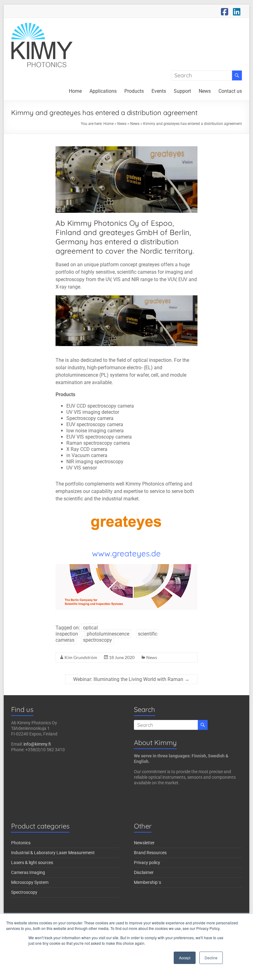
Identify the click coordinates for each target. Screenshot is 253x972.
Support (182, 91)
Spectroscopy (24, 892)
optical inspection (77, 631)
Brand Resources (150, 852)
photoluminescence (108, 634)
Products (134, 91)
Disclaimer (144, 872)
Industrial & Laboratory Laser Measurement (53, 852)
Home (75, 91)
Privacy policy (147, 862)
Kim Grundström (80, 657)
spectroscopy (97, 640)
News (205, 91)
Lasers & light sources (32, 862)
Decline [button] (211, 957)
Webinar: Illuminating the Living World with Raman (131, 679)
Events (158, 91)
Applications (103, 91)
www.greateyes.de (126, 553)
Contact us (230, 91)
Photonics (21, 842)
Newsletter (144, 842)
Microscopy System (29, 882)
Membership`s (147, 882)
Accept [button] (184, 957)
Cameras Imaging (28, 872)
